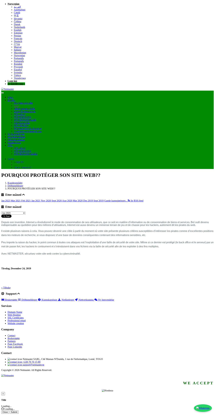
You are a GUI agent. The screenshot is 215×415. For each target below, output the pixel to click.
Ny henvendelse (105, 299)
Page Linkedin (15, 346)
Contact (11, 335)
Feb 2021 (26, 200)
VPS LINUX (19, 114)
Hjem (10, 97)
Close (5, 412)
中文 (16, 15)
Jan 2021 (36, 200)
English (17, 30)
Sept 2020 (57, 200)
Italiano (17, 49)
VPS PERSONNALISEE (26, 153)
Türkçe (17, 75)
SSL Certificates (16, 317)
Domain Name (15, 312)
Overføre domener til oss (28, 131)
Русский (18, 66)
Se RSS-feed (136, 200)
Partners (12, 341)
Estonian (18, 32)
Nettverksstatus (16, 139)
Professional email (17, 320)
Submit (14, 412)
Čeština (17, 21)
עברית (17, 44)
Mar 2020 (78, 200)
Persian (17, 35)
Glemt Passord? (22, 167)
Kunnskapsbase (16, 136)
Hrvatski (18, 18)
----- (16, 105)
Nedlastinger (68, 299)
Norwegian (13, 4)
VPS (10, 145)
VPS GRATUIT (21, 125)
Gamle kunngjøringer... (116, 200)
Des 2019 (88, 200)
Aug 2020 (67, 200)
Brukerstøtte (11, 299)
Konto (12, 159)
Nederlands (19, 27)
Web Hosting (14, 315)
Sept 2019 (98, 200)
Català (17, 12)
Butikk (12, 100)
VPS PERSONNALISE (25, 119)
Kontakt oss (14, 142)
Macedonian (20, 52)
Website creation (16, 323)
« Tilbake (6, 287)
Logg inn (12, 81)
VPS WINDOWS (22, 117)
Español (18, 69)
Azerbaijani (19, 9)
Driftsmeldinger (16, 134)
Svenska (18, 72)
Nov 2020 (46, 200)
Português (19, 58)
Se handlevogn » (16, 83)
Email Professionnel (25, 111)
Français (18, 38)
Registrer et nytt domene (28, 128)
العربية (17, 7)
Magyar (18, 47)
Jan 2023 (6, 200)
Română (18, 64)
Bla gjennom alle (23, 102)
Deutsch (18, 41)
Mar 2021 (16, 200)
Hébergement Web (24, 108)
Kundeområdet (15, 183)
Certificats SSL (22, 122)
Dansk (17, 24)
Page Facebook (15, 344)
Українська (20, 78)
